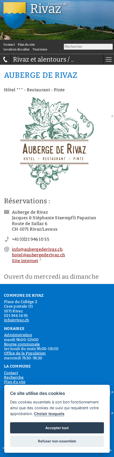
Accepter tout (57, 428)
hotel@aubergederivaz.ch (38, 254)
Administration (18, 335)
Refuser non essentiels (57, 441)
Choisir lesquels (49, 413)
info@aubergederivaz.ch (37, 249)
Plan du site (26, 44)
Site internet (25, 260)
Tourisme (40, 49)
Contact (9, 44)
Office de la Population (25, 353)
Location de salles (16, 49)
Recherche (14, 377)
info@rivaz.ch (16, 320)
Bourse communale (22, 344)
